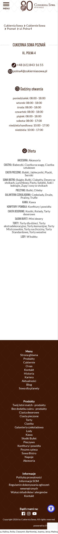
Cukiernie (29, 362)
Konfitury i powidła (17, 206)
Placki (48, 172)
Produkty (29, 358)
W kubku (32, 236)
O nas (29, 366)
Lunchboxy (22, 182)
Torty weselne (37, 232)
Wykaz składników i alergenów (29, 492)
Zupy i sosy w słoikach (34, 185)
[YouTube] (34, 513)
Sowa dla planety (29, 388)
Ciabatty (37, 179)
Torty (16, 223)
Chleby (38, 190)
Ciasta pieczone (13, 172)
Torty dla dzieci (29, 223)
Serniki (29, 175)
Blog (29, 384)
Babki (25, 172)
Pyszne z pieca (29, 449)
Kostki (29, 211)
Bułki (28, 179)
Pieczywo (20, 190)
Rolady (38, 211)
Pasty (33, 182)
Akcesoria (22, 160)
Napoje (29, 457)
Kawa (25, 202)
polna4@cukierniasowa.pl (30, 71)
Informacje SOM (29, 481)
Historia (29, 373)
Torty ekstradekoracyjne (24, 225)
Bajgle (20, 179)
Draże (48, 194)
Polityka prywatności (29, 477)
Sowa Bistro (9, 179)
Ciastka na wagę (34, 164)
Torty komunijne (37, 226)
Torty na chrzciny (34, 229)
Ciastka (7, 164)
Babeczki (18, 164)
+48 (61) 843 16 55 (30, 65)
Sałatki (41, 182)
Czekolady (38, 194)
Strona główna (29, 355)
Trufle (33, 197)
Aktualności (29, 381)
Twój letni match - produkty (29, 405)
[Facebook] (23, 513)
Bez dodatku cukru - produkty (29, 408)
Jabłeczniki (37, 172)
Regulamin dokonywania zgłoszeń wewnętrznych (29, 486)
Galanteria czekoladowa (17, 194)
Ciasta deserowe (16, 211)
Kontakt (29, 369)
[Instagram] (28, 513)
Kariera (29, 377)
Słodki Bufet (21, 218)
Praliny (25, 197)
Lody (23, 236)
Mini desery (36, 218)
